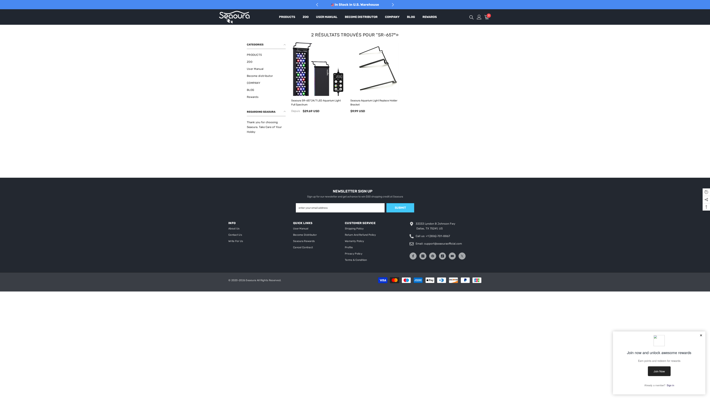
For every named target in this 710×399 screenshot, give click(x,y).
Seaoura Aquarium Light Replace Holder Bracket (373, 102)
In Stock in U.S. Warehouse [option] (356, 5)
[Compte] (479, 17)
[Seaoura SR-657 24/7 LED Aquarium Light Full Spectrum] (318, 69)
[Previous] (317, 4)
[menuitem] (266, 54)
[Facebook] (413, 256)
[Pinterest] (432, 256)
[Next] (393, 4)
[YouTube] (452, 256)
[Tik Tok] (442, 256)
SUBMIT (400, 207)
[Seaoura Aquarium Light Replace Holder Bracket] (377, 69)
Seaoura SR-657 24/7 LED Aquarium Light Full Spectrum (316, 102)
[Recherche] (471, 17)
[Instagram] (422, 256)
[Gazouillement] (462, 256)
